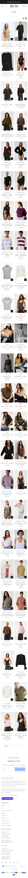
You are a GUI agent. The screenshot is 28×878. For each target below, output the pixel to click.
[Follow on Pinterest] (10, 862)
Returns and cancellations (6, 825)
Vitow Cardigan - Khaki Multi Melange (7, 615)
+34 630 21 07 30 (5, 856)
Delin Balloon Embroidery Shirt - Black (21, 675)
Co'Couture (7, 283)
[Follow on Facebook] (2, 862)
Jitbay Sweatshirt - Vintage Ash (7, 494)
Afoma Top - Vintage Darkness (21, 736)
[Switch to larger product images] (23, 18)
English (22, 866)
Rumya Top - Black (7, 74)
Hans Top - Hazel (7, 644)
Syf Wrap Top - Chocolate (7, 377)
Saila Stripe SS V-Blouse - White (7, 706)
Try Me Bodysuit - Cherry (7, 165)
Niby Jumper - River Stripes (7, 254)
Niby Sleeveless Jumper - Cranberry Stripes (21, 255)
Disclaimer (3, 813)
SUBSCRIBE (20, 769)
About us (3, 805)
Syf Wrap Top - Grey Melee (21, 347)
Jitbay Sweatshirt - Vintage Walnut (21, 615)
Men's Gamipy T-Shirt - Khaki (21, 706)
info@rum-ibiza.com (5, 858)
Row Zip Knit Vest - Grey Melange (7, 317)
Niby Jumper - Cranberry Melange (21, 225)
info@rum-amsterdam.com (6, 842)
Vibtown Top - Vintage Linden (7, 583)
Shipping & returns (5, 820)
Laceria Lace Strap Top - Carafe (21, 464)
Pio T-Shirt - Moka (7, 406)
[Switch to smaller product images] (26, 18)
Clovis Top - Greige (7, 347)
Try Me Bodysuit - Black (20, 165)
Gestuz (7, 102)
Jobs (2, 808)
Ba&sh (20, 315)
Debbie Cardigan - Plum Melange (20, 105)
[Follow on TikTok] (14, 862)
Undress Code (20, 72)
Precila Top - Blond (21, 376)
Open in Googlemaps (5, 837)
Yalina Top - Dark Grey (21, 45)
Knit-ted (7, 642)
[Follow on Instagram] (6, 862)
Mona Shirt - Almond (20, 435)
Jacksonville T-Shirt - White (21, 523)
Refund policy (4, 818)
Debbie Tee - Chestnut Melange (21, 135)
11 (18, 744)
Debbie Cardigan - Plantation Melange (7, 135)
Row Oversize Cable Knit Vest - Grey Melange (7, 287)
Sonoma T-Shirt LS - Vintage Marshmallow (7, 737)
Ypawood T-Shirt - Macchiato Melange (7, 45)
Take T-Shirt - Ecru (21, 406)
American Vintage (7, 42)
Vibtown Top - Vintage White (20, 553)
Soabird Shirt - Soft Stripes (7, 553)
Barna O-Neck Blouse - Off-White (20, 286)
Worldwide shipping (14, 1)
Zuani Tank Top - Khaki (21, 317)
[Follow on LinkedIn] (18, 862)
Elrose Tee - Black (7, 104)
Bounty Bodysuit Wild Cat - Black (7, 225)
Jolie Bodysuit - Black (21, 75)
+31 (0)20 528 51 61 (6, 840)
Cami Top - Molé (21, 493)
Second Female (21, 461)
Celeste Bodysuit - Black (21, 195)
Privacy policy (4, 815)
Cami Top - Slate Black (7, 674)
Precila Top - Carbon (7, 463)
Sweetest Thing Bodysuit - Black (7, 195)
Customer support (5, 823)
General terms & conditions (7, 810)
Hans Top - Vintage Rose (21, 644)
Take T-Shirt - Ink (7, 435)
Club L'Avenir (20, 42)
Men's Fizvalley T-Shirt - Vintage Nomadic (20, 584)
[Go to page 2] (21, 744)
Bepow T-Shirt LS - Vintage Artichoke (7, 523)
